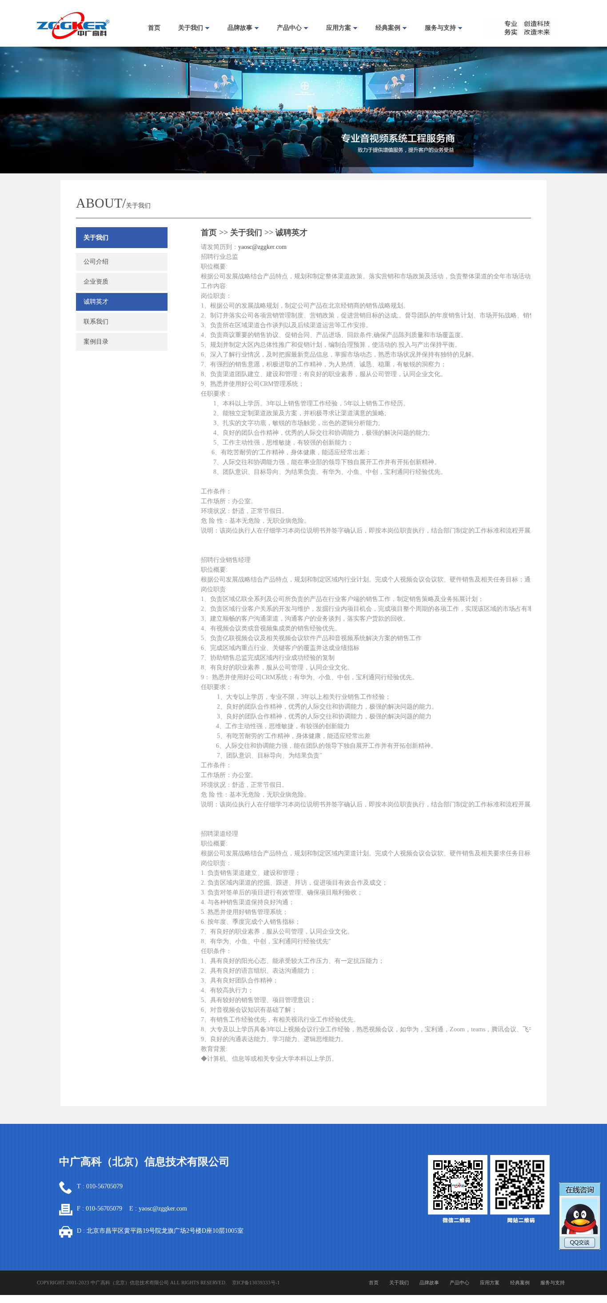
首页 (154, 27)
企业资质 (96, 281)
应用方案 (338, 27)
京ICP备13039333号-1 (256, 1282)
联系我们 (96, 321)
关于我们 (190, 27)
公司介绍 (96, 261)
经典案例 (387, 27)
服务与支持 (440, 27)
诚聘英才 (96, 301)
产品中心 (289, 27)
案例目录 (96, 341)
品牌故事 (240, 27)
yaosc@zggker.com (262, 247)
